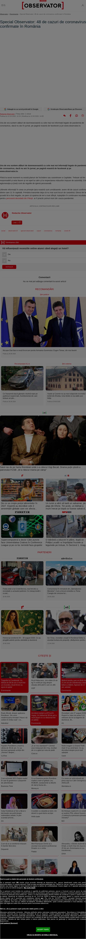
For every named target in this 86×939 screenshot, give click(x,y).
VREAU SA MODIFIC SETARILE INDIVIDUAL (42, 935)
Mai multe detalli (29, 888)
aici (42, 898)
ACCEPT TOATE (43, 929)
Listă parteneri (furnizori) (9, 923)
